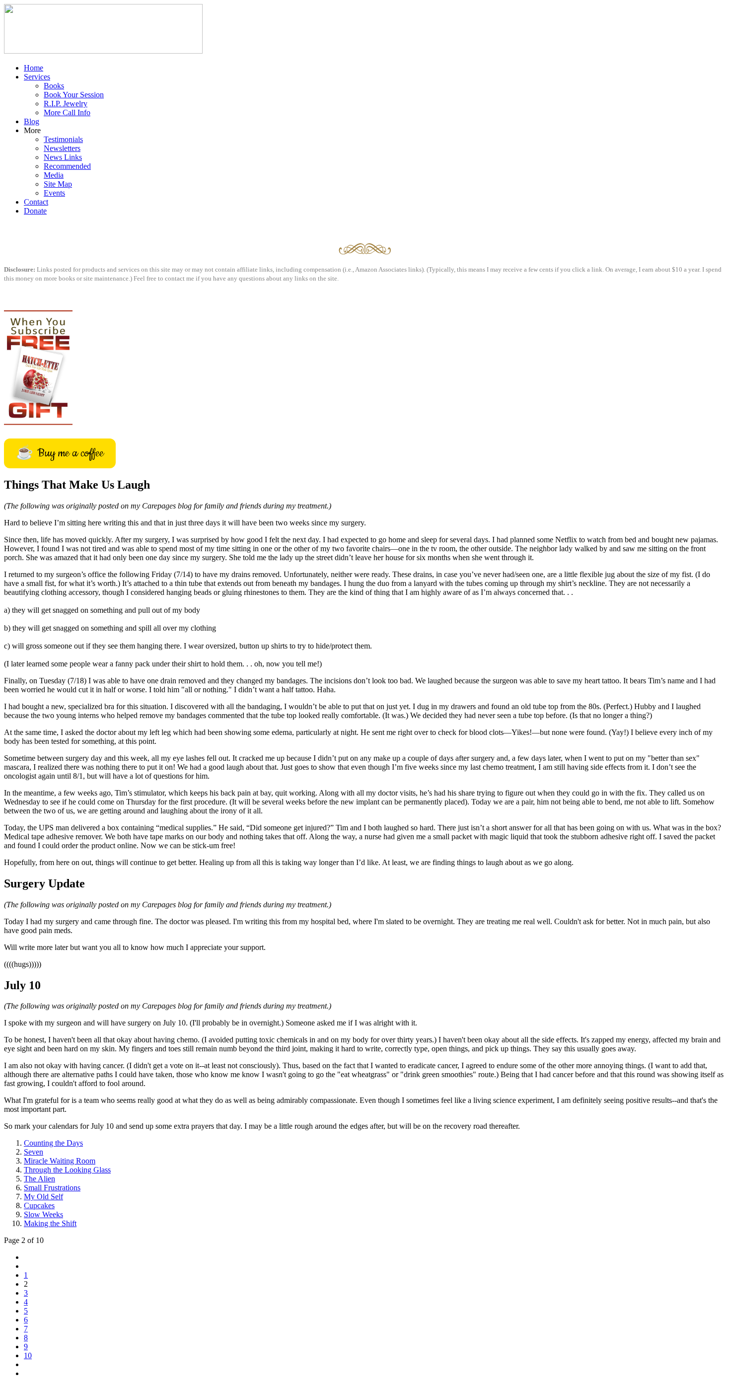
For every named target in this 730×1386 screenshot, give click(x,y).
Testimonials (63, 139)
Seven (33, 1152)
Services (37, 77)
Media (54, 175)
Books (54, 85)
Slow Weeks (43, 1214)
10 (28, 1355)
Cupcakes (39, 1205)
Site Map (58, 184)
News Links (63, 157)
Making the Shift (50, 1223)
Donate (35, 211)
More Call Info (67, 112)
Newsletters (62, 148)
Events (54, 193)
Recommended (67, 166)
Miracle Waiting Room (59, 1161)
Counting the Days (53, 1143)
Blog (31, 121)
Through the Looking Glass (67, 1170)
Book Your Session (74, 94)
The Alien (39, 1178)
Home (33, 68)
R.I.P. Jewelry (65, 103)
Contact (36, 202)
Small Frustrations (52, 1187)
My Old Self (43, 1196)
